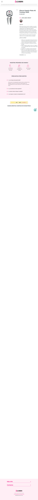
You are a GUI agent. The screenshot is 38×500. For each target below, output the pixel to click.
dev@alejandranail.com (19, 495)
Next (17, 17)
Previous (2, 17)
